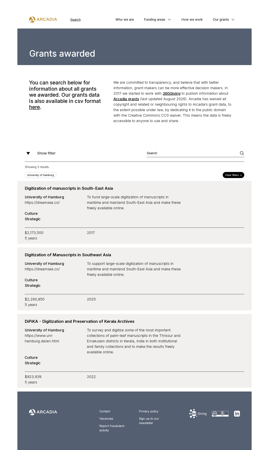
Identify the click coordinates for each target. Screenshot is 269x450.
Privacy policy (148, 411)
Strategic (33, 219)
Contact (104, 411)
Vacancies (106, 418)
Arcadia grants (126, 99)
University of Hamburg (44, 197)
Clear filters (232, 175)
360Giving (171, 93)
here (34, 107)
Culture (31, 213)
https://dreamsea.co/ (42, 202)
